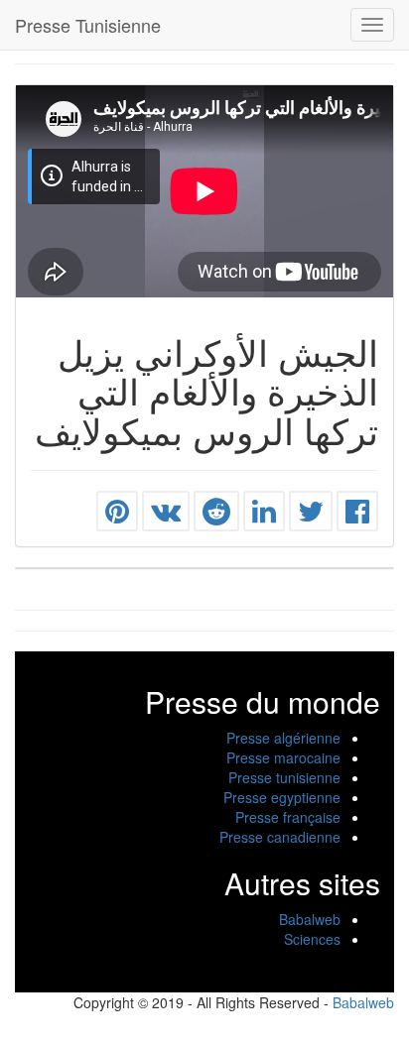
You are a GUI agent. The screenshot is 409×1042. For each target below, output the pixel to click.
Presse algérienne (283, 738)
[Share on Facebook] (357, 515)
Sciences (312, 939)
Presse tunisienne (284, 777)
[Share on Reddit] (216, 515)
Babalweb (310, 919)
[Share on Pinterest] (117, 515)
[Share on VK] (166, 515)
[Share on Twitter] (311, 515)
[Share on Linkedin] (264, 515)
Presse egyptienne (282, 797)
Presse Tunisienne (88, 25)
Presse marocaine (283, 757)
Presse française (288, 817)
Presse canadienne (280, 837)
